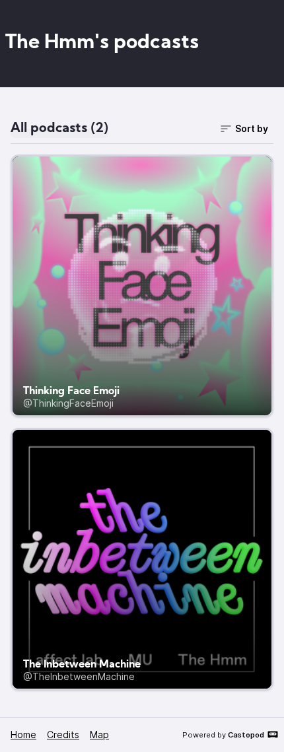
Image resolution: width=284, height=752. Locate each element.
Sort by (251, 128)
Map (99, 734)
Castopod (246, 734)
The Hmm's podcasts (102, 43)
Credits (63, 734)
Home (23, 734)
